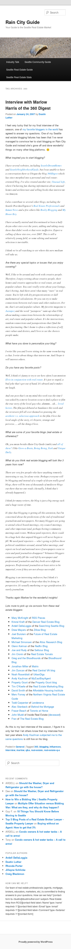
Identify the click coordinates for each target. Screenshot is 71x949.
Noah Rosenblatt (21, 674)
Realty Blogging (49, 210)
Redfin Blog (41, 646)
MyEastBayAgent (41, 678)
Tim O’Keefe (18, 686)
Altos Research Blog (51, 642)
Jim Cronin (17, 654)
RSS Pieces (38, 618)
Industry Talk (12, 61)
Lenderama (38, 702)
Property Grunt (20, 682)
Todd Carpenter (20, 702)
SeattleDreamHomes (51, 165)
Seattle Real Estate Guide (19, 69)
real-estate (37, 750)
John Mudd (18, 714)
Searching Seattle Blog (51, 626)
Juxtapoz (10, 311)
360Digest (52, 173)
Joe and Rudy (19, 650)
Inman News (11, 210)
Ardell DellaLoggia (21, 626)
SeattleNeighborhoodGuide (24, 169)
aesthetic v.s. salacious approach (22, 416)
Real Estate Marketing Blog (48, 686)
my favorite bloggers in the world (40, 129)
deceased (54, 714)
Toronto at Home (39, 710)
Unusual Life (58, 181)
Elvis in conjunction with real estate (24, 379)
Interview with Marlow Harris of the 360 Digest (28, 105)
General (20, 746)
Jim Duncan (18, 670)
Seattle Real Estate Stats (19, 77)
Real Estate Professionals (47, 206)
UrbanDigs (39, 674)
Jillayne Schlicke (15, 870)
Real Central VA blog (43, 670)
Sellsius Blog (41, 650)
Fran (14, 718)
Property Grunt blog (46, 682)
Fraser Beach (19, 710)
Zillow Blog (40, 630)
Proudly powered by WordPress (36, 941)
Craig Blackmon (14, 874)
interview (10, 750)
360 (36, 746)
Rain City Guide (22, 22)
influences (55, 746)
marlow (20, 750)
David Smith (18, 690)
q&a (28, 750)
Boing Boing (40, 448)
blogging (43, 746)
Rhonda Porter (14, 866)
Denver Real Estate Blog (45, 622)
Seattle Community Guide (38, 61)
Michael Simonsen (22, 642)
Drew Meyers (19, 630)
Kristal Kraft (18, 622)
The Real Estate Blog (32, 718)
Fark (50, 448)
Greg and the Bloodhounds (26, 658)
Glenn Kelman (19, 646)
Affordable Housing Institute (48, 690)
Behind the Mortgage (42, 706)
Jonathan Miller (20, 666)
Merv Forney (18, 694)
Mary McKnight (20, 618)
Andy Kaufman (20, 678)
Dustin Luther (13, 862)
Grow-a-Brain (25, 448)
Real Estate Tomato (42, 654)
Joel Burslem (19, 634)
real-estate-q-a (52, 750)
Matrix (35, 666)
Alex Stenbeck (20, 706)
